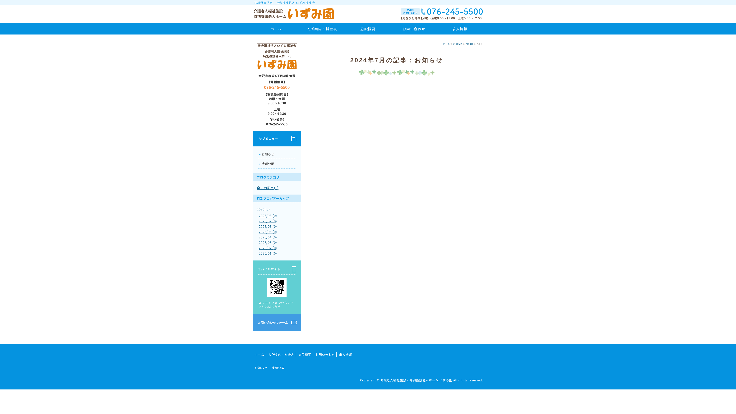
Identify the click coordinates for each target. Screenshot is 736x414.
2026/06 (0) (268, 226)
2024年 (469, 43)
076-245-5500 (277, 87)
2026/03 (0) (268, 242)
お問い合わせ (413, 28)
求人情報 (459, 28)
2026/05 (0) (268, 231)
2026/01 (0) (268, 253)
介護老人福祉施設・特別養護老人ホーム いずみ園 (416, 380)
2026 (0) (263, 209)
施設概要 (367, 28)
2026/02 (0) (268, 247)
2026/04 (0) (268, 237)
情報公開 (268, 163)
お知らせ (457, 43)
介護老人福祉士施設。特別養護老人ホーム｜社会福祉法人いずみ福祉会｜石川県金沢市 (294, 12)
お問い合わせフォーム (273, 322)
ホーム (276, 28)
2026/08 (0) (268, 215)
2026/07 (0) (268, 221)
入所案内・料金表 (322, 28)
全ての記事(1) (267, 187)
